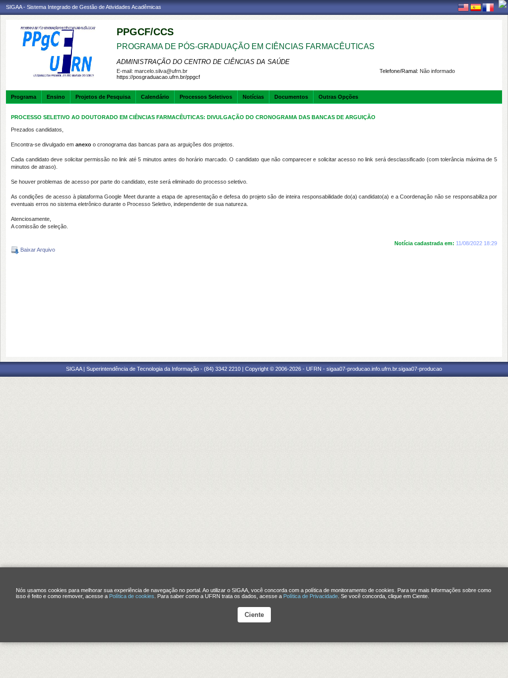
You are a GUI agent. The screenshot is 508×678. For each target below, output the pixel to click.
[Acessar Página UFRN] (503, 4)
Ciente (254, 614)
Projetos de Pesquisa (102, 97)
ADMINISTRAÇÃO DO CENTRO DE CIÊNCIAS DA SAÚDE (203, 62)
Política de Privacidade (310, 596)
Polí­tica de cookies (131, 596)
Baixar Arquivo (37, 250)
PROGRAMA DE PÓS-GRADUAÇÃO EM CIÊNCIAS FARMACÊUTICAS (246, 46)
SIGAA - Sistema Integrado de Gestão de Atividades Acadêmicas (83, 7)
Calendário (155, 97)
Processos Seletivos (206, 97)
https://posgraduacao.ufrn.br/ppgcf (158, 77)
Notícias (253, 97)
